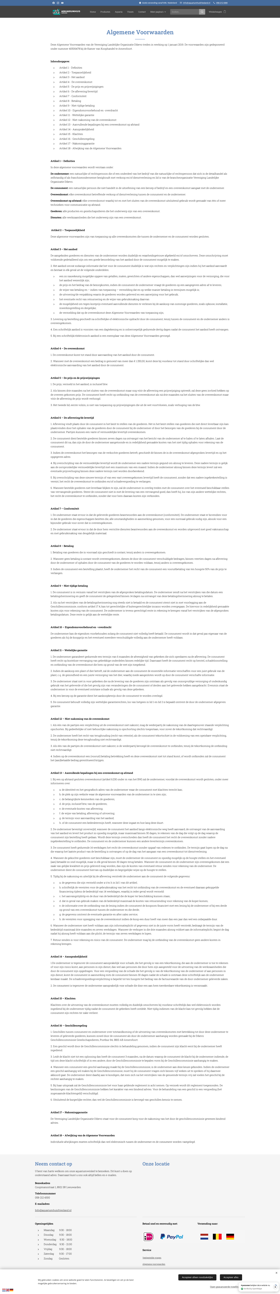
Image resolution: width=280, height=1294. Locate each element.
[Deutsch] (12, 1290)
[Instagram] (58, 2)
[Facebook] (53, 2)
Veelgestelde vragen (151, 1257)
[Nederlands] (4, 1290)
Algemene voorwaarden (153, 1264)
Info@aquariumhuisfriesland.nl (196, 2)
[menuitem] (93, 11)
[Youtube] (62, 2)
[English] (8, 1290)
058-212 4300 (222, 2)
